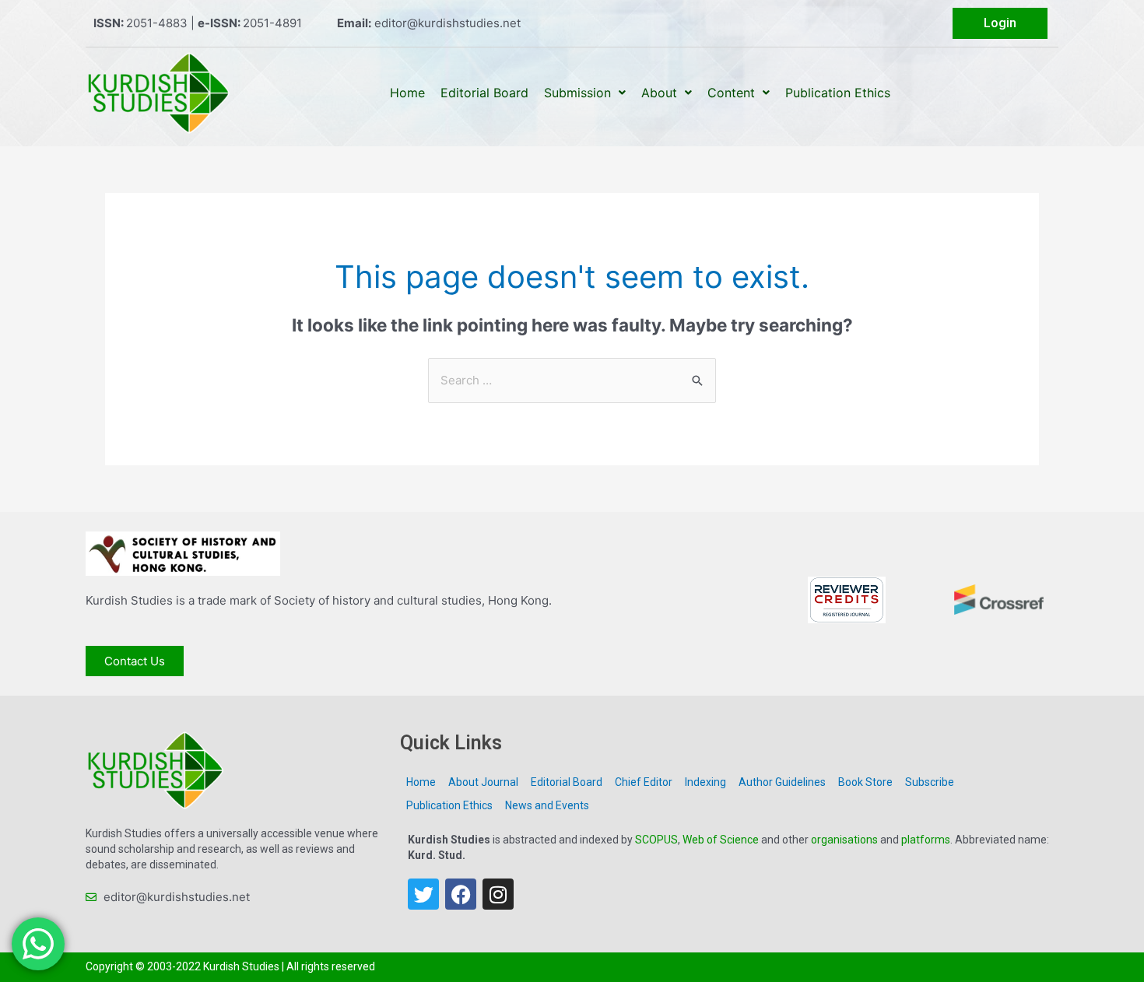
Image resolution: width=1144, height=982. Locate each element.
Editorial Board (484, 92)
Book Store (865, 782)
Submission (577, 92)
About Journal (483, 782)
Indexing (705, 782)
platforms (925, 839)
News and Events (547, 805)
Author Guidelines (782, 782)
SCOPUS (656, 839)
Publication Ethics (837, 92)
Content (731, 92)
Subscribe (929, 782)
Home (407, 92)
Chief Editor (643, 782)
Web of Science (721, 839)
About (659, 92)
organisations (844, 839)
